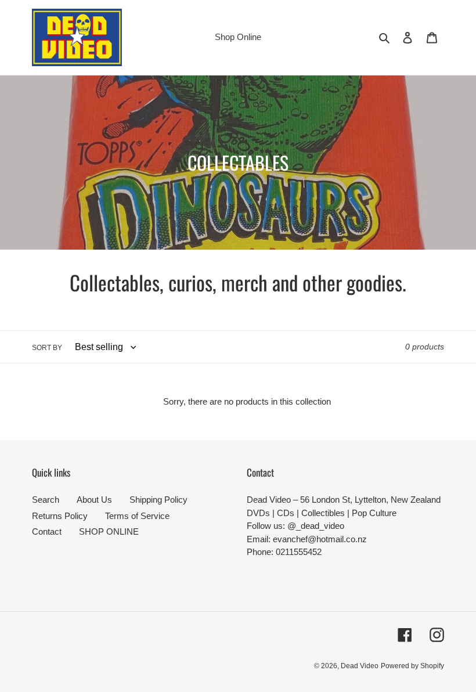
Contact (47, 531)
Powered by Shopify (412, 666)
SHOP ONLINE (109, 531)
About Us (94, 499)
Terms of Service (137, 516)
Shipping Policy (158, 499)
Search (45, 499)
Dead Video (359, 666)
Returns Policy (60, 516)
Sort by (47, 348)
